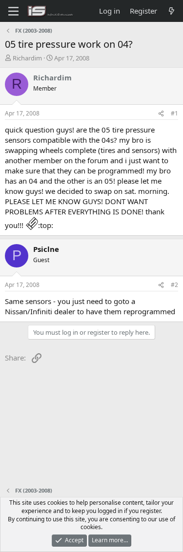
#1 (174, 113)
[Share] (161, 113)
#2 (174, 285)
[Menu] (13, 11)
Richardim (27, 58)
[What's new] (171, 11)
